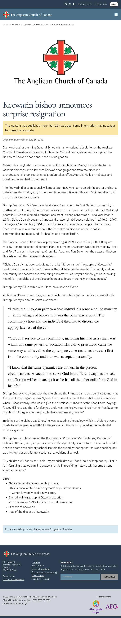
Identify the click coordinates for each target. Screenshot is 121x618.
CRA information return (13, 603)
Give (114, 4)
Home (6, 24)
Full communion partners (43, 572)
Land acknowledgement (13, 579)
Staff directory (9, 576)
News (97, 4)
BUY (105, 4)
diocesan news (41, 529)
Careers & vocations (41, 569)
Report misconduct (40, 579)
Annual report (38, 575)
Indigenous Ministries (61, 529)
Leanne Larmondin (15, 139)
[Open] (116, 14)
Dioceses (36, 562)
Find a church (85, 4)
